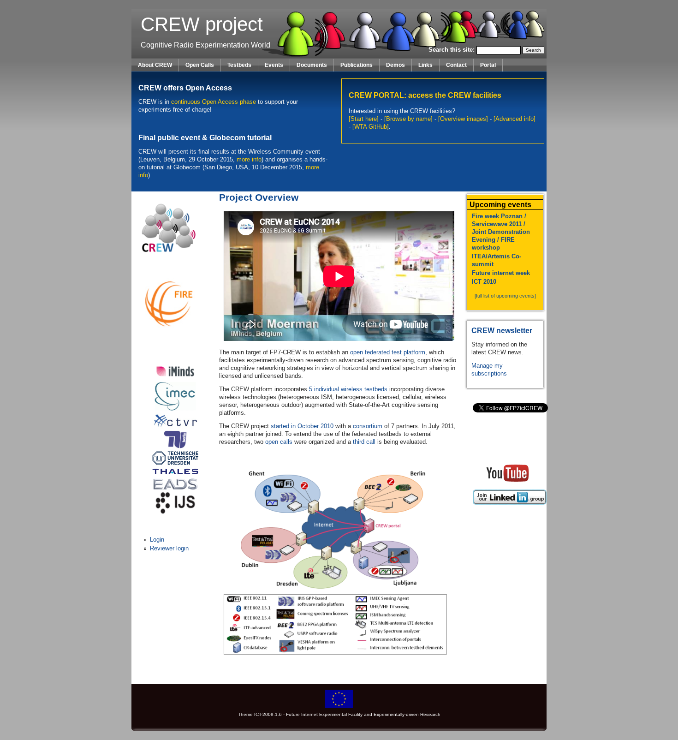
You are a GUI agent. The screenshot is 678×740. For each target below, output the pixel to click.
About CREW (155, 65)
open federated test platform (387, 352)
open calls (278, 441)
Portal (488, 65)
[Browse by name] (408, 118)
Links (425, 65)
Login (157, 539)
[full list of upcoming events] (505, 295)
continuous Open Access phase (213, 101)
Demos (395, 65)
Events (274, 65)
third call (364, 441)
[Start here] (364, 118)
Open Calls (199, 65)
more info (249, 159)
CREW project (202, 24)
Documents (312, 65)
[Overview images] (463, 118)
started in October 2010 (302, 426)
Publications (356, 65)
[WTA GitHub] (370, 126)
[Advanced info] (514, 118)
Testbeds (239, 65)
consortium (367, 426)
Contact (456, 65)
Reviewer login (169, 548)
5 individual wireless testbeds (348, 389)
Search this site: (452, 49)
